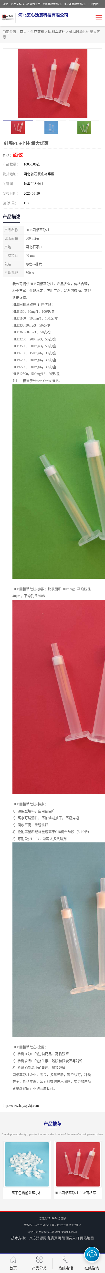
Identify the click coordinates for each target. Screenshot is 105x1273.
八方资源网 (37, 1238)
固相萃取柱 (56, 32)
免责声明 (54, 1238)
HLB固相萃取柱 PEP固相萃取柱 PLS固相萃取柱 (39, 1193)
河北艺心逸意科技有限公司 (44, 1232)
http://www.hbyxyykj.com (21, 1106)
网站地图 (87, 1238)
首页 (23, 32)
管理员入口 (70, 1238)
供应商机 (37, 32)
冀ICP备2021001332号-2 (66, 1225)
